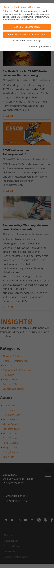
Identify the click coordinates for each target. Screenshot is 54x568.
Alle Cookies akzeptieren (27, 26)
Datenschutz (32, 46)
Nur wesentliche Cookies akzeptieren (27, 34)
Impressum (46, 46)
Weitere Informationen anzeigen (27, 40)
